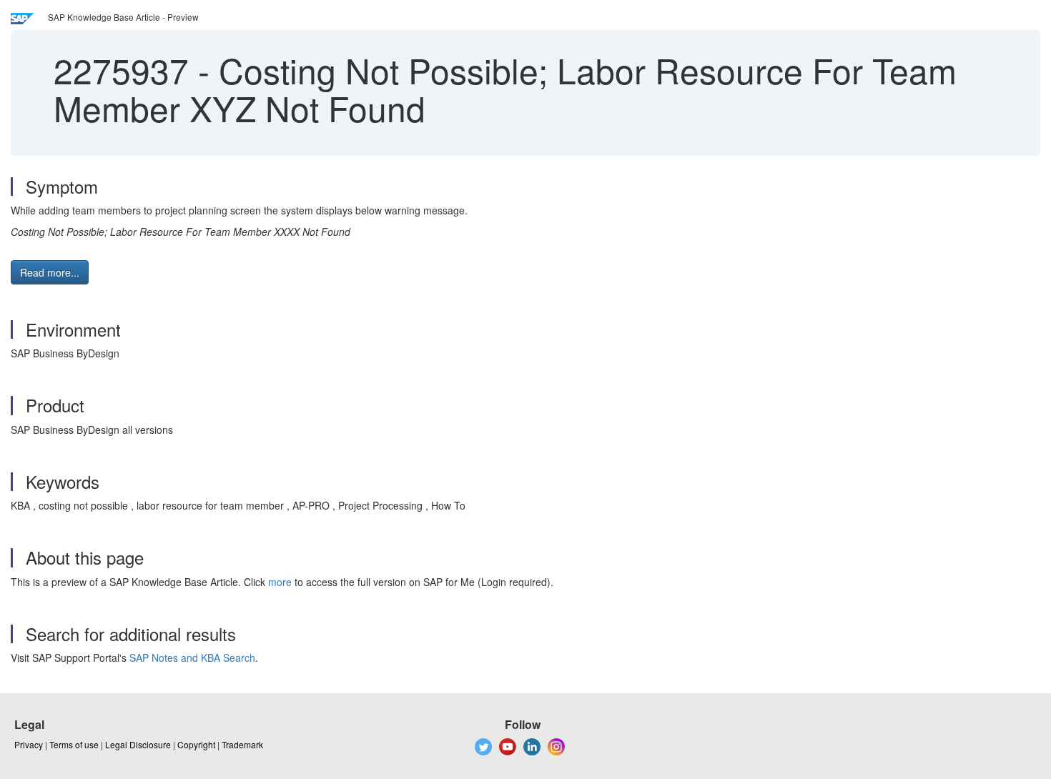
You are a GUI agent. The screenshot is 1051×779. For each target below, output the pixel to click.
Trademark (242, 744)
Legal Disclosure (138, 744)
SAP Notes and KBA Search (192, 657)
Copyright (196, 744)
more (280, 582)
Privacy (28, 744)
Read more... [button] (49, 272)
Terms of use (74, 744)
